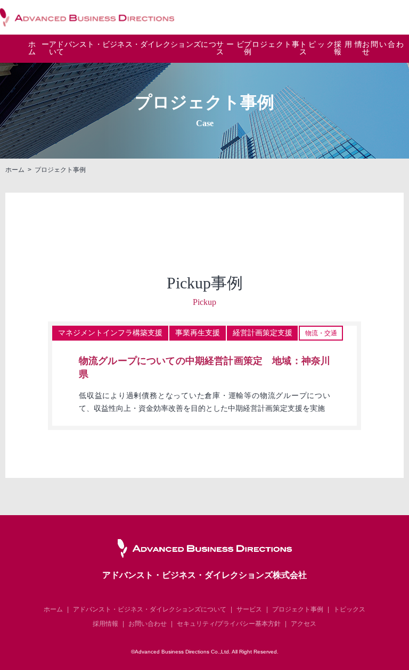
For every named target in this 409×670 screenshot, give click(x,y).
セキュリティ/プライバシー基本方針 (229, 623)
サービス (230, 48)
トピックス (316, 48)
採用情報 (348, 48)
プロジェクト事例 (271, 48)
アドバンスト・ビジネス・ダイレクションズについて (149, 609)
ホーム (38, 48)
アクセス (303, 623)
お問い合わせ (383, 48)
